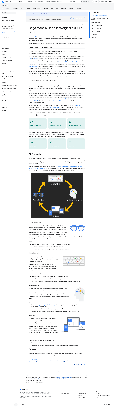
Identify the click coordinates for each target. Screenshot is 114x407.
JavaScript (78, 8)
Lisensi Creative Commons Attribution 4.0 (63, 377)
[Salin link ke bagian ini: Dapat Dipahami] (40, 285)
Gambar (28, 8)
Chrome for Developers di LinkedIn (103, 395)
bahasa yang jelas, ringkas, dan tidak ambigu (44, 305)
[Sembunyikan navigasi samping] (16, 404)
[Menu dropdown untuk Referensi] (24, 1)
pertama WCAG (80, 105)
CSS (57, 8)
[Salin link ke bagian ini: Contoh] (33, 242)
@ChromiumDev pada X (101, 391)
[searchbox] (9, 13)
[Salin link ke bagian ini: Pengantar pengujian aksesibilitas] (53, 47)
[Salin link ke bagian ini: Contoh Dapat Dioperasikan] (43, 274)
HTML (22, 8)
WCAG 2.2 (52, 107)
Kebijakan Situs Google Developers (66, 378)
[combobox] (87, 1)
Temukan (30, 1)
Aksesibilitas (15, 8)
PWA (52, 8)
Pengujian (71, 8)
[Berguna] (82, 24)
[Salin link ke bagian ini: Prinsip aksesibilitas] (43, 154)
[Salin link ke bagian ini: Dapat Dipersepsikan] (43, 223)
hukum (30, 58)
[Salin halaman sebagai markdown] (34, 32)
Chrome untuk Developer (84, 391)
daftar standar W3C (56, 101)
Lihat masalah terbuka (65, 393)
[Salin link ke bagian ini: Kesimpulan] (38, 349)
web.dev (30, 24)
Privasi (7, 8)
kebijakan (36, 58)
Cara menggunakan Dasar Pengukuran (54, 1)
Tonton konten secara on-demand (53, 13)
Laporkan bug (64, 391)
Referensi (20, 1)
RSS (97, 397)
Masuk (110, 1)
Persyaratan (21, 404)
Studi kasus (81, 395)
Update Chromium (82, 393)
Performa (63, 8)
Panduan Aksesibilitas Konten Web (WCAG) (68, 62)
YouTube (97, 393)
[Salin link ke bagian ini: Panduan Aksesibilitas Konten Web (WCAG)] (60, 81)
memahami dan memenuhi (38, 355)
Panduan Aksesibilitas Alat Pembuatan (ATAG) (58, 99)
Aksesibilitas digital (33, 37)
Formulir (46, 8)
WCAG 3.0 (57, 107)
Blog (66, 1)
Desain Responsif (37, 8)
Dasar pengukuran (39, 1)
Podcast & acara (82, 397)
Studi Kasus (72, 1)
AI (2, 8)
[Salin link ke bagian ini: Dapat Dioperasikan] (42, 253)
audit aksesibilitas (33, 66)
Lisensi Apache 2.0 (35, 378)
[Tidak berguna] (84, 24)
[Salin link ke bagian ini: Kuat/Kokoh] (37, 315)
